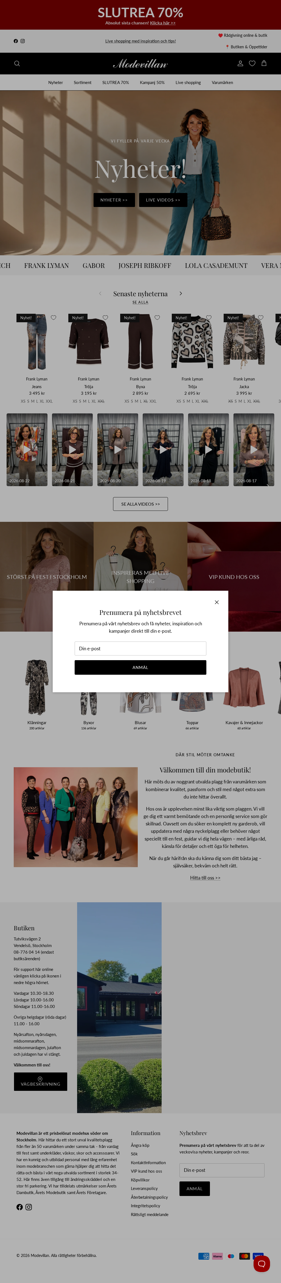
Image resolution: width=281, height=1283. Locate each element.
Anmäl (141, 667)
